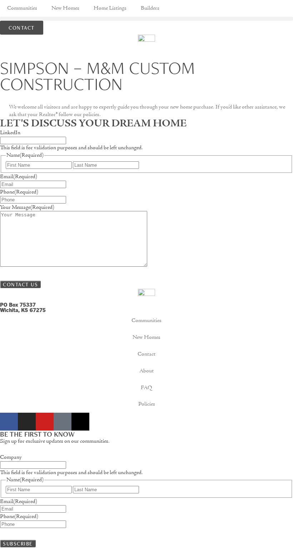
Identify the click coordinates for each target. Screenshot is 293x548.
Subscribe (18, 543)
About (146, 370)
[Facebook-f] (9, 422)
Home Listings (110, 8)
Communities (22, 8)
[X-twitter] (80, 422)
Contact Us (20, 284)
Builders (150, 8)
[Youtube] (45, 422)
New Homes (65, 8)
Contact (146, 354)
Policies (146, 404)
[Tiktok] (62, 422)
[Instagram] (27, 422)
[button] (146, 19)
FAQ (146, 387)
